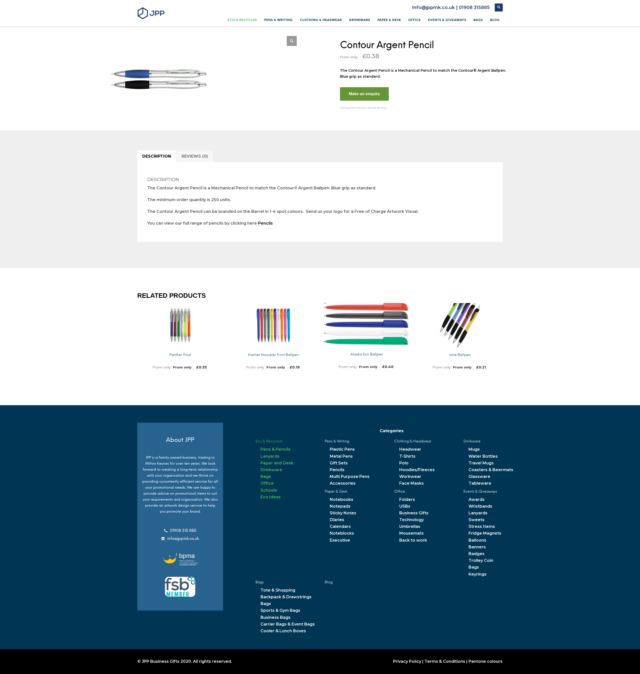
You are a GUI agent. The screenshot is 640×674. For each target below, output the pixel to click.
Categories (392, 430)
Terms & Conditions (444, 661)
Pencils (361, 107)
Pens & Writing (377, 107)
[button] (292, 41)
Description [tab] (156, 156)
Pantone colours (485, 661)
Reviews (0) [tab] (195, 156)
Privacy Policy (407, 661)
